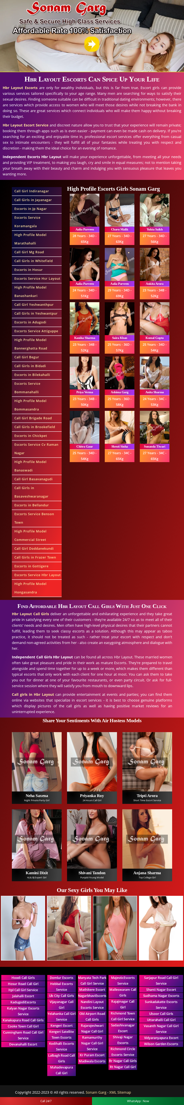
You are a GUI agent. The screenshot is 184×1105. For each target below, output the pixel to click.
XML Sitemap (120, 1092)
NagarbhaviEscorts (92, 995)
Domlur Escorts (61, 977)
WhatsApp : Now (138, 1101)
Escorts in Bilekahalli (32, 375)
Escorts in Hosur (28, 269)
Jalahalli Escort (23, 996)
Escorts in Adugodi (30, 322)
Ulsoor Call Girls (161, 1013)
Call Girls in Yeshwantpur (36, 313)
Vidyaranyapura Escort (161, 1038)
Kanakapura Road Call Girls (23, 1020)
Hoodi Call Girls (23, 977)
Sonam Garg (96, 1092)
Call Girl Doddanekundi (34, 548)
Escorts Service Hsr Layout (37, 278)
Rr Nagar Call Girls (123, 1061)
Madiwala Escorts (92, 1061)
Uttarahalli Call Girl (161, 1020)
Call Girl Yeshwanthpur (34, 304)
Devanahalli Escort (23, 1044)
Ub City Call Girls (61, 995)
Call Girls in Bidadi (30, 366)
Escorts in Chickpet (30, 436)
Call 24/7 (46, 1101)
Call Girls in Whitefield (33, 261)
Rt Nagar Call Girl (123, 1067)
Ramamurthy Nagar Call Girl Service (92, 1043)
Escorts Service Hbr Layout (37, 575)
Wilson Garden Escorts (161, 1044)
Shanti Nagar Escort (161, 989)
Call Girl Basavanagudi (33, 479)
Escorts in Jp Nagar (30, 209)
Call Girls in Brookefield (34, 427)
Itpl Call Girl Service (23, 990)
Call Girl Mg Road (29, 252)
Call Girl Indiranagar (31, 191)
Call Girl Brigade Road (33, 418)
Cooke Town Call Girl (23, 1026)
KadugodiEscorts (23, 1002)
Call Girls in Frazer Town (35, 557)
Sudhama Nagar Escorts (161, 995)
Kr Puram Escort (92, 1055)
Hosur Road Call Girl (23, 984)
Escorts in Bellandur (31, 505)
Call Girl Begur (26, 357)
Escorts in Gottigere (31, 566)
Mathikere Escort (92, 989)
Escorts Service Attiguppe (36, 331)
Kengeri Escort (61, 1025)
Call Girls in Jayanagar (33, 200)
